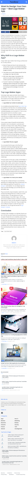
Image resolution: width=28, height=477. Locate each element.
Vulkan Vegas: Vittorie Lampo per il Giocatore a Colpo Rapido (13, 376)
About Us (3, 473)
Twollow (14, 2)
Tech (16, 426)
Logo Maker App (8, 231)
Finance (3, 426)
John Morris (4, 368)
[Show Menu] (1, 2)
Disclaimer (11, 474)
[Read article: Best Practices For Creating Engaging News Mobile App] (14, 324)
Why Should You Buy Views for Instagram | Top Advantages (13, 306)
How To (16, 418)
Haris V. (4, 13)
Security (17, 424)
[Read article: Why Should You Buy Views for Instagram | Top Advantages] (14, 295)
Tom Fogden (4, 284)
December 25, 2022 (11, 341)
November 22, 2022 (11, 368)
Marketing (17, 420)
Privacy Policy (4, 474)
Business (3, 420)
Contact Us (9, 473)
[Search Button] (26, 2)
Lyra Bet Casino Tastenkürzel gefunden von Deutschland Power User (12, 388)
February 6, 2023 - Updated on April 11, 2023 (14, 312)
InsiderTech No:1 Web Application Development (13, 363)
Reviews (16, 422)
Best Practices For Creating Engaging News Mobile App (14, 335)
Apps (3, 273)
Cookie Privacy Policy (20, 474)
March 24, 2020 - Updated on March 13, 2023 (12, 15)
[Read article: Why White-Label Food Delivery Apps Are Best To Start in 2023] (14, 265)
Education (3, 422)
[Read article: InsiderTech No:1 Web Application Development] (14, 352)
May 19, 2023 (10, 284)
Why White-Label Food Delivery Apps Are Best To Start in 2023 (13, 277)
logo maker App (23, 106)
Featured (3, 424)
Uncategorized (18, 428)
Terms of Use (17, 473)
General (3, 428)
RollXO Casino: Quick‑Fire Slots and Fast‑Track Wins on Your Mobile (14, 382)
